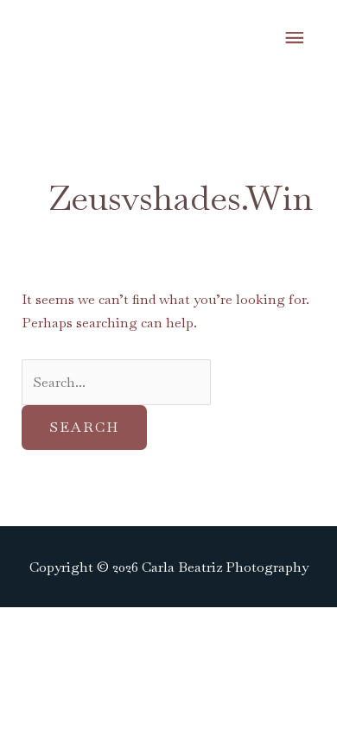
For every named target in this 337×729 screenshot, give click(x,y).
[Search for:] (116, 382)
